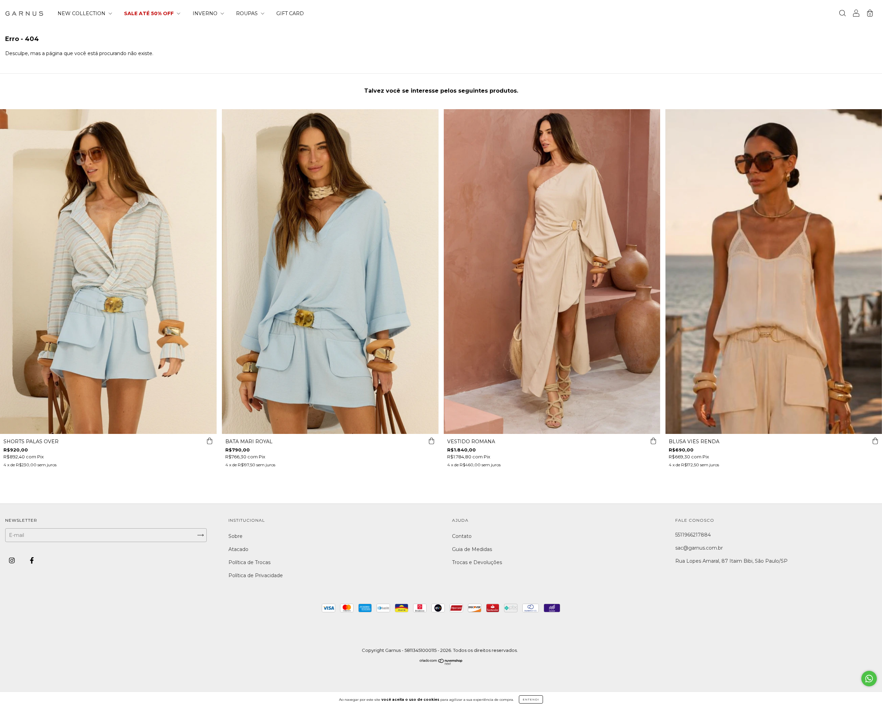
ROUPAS (247, 13)
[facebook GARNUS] (32, 561)
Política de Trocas (249, 562)
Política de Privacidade (255, 575)
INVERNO (206, 13)
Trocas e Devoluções (477, 562)
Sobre (235, 536)
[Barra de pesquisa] (842, 14)
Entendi (531, 699)
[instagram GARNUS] (12, 561)
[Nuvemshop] (441, 664)
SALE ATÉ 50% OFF (149, 13)
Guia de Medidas (472, 549)
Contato (462, 536)
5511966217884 (693, 535)
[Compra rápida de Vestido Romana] (653, 441)
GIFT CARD (290, 13)
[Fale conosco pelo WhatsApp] (869, 678)
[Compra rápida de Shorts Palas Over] (210, 441)
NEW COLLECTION (82, 13)
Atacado (238, 549)
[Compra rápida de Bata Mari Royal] (432, 441)
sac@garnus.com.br (699, 548)
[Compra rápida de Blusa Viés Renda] (875, 441)
